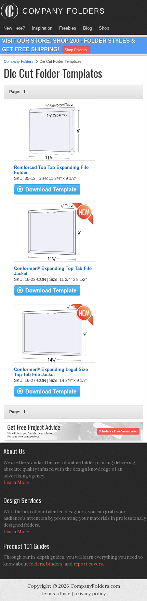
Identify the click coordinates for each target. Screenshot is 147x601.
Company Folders (19, 61)
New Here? (14, 28)
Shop (102, 28)
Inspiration (42, 28)
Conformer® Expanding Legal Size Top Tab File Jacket (51, 372)
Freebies (66, 28)
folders (36, 564)
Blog (87, 28)
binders (54, 564)
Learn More (16, 482)
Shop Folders (76, 50)
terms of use (55, 593)
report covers (88, 564)
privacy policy (90, 593)
